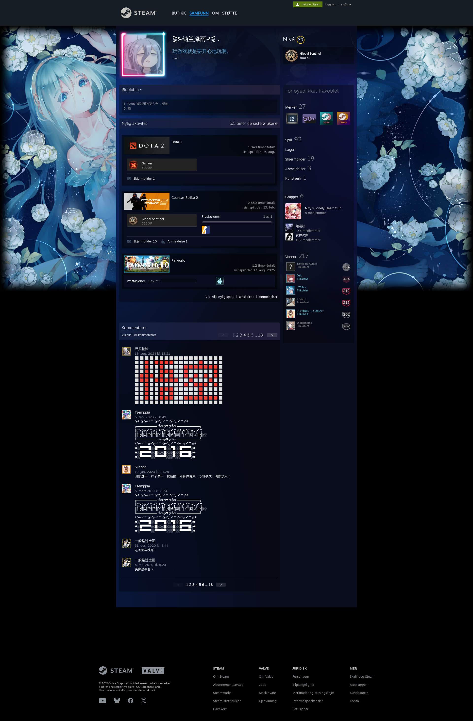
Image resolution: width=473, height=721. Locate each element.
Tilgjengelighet (303, 685)
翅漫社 (300, 226)
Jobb (262, 685)
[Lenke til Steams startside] (138, 17)
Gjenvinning (268, 701)
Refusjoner (300, 709)
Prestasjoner (211, 216)
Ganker (147, 163)
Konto (354, 701)
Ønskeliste (246, 297)
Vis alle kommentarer (139, 335)
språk (344, 4)
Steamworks (222, 693)
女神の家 (302, 235)
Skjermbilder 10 (145, 241)
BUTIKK (179, 13)
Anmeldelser (268, 297)
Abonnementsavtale (228, 685)
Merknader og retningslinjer (313, 693)
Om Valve (266, 676)
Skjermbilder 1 (144, 178)
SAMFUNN (199, 13)
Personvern (300, 676)
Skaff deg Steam (362, 676)
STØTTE (229, 13)
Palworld (178, 260)
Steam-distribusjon (227, 701)
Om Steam (221, 676)
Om (215, 13)
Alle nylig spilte (223, 297)
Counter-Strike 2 (184, 197)
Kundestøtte (359, 693)
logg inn (330, 4)
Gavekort (220, 709)
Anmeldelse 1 (177, 241)
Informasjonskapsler (307, 701)
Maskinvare (267, 693)
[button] (318, 39)
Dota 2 (176, 142)
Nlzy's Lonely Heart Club (323, 208)
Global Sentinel (153, 219)
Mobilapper (358, 685)
